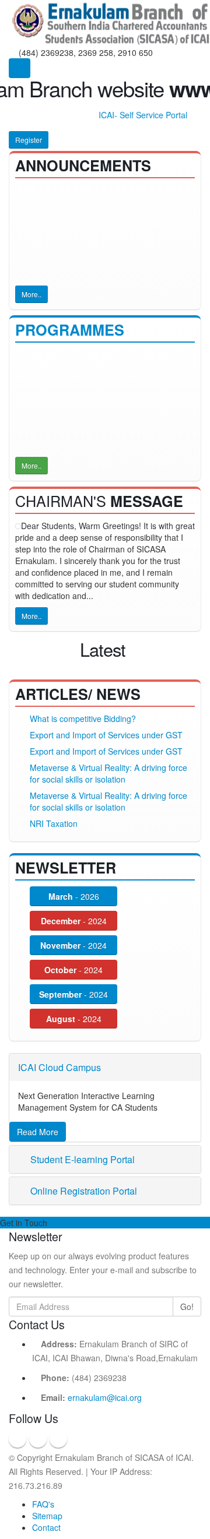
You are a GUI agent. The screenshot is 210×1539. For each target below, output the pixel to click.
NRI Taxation (54, 823)
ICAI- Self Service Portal (138, 115)
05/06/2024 (138, 412)
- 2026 (73, 896)
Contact (46, 1527)
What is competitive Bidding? (83, 718)
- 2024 (74, 921)
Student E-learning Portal (81, 1159)
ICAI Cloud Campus (59, 1067)
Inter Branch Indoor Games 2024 (84, 430)
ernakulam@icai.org (105, 1397)
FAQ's (43, 1504)
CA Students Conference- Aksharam (90, 354)
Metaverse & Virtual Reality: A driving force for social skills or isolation (108, 773)
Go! (187, 1306)
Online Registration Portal (82, 1191)
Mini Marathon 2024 (61, 412)
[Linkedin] (58, 1439)
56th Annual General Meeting (84, 190)
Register (28, 140)
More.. (31, 294)
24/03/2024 (61, 442)
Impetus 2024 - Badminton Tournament (95, 383)
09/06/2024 (61, 395)
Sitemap (47, 1516)
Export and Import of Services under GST (106, 735)
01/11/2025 (61, 366)
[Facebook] (17, 1439)
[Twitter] (38, 1439)
